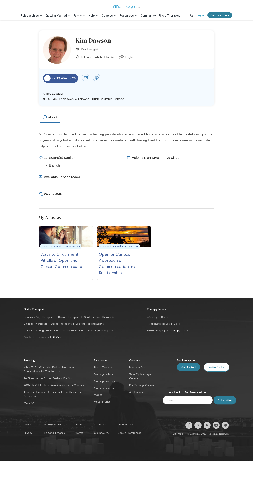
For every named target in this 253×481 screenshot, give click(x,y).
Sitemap (178, 433)
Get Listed (188, 367)
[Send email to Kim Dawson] (85, 80)
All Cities (58, 337)
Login (200, 15)
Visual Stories (102, 401)
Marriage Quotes (104, 388)
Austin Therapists (73, 330)
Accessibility (125, 424)
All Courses (136, 392)
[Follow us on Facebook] (188, 425)
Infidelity (152, 317)
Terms (79, 432)
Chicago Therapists (35, 323)
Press (79, 424)
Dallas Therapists (61, 323)
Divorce (165, 317)
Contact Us (101, 424)
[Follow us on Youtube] (207, 425)
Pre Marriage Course (141, 385)
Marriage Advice (104, 374)
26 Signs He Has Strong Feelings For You (48, 378)
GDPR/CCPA (101, 432)
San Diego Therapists (100, 330)
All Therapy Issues (177, 330)
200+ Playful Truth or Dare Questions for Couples (54, 385)
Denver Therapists (69, 317)
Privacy (28, 432)
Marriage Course (139, 367)
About (53, 117)
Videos (98, 394)
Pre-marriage (155, 330)
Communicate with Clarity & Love (61, 246)
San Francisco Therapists (99, 317)
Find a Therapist (34, 309)
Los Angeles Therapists (90, 323)
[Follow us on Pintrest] (225, 425)
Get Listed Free (219, 15)
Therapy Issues (156, 309)
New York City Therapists (39, 317)
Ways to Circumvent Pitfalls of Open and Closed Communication (63, 260)
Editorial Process (54, 432)
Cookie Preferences (129, 432)
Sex (176, 323)
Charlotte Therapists (36, 337)
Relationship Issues (158, 323)
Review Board (52, 424)
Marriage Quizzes (104, 381)
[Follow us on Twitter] (198, 425)
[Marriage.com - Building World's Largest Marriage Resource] (126, 7)
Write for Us (217, 367)
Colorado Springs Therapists (41, 330)
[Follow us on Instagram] (216, 425)
